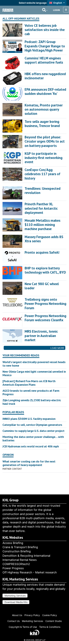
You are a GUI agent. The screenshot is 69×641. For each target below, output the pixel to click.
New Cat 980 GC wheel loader (42, 286)
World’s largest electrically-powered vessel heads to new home (34, 363)
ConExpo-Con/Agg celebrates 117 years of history (42, 173)
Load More (57, 348)
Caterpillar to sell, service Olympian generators (32, 425)
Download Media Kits (16, 602)
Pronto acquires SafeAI (42, 252)
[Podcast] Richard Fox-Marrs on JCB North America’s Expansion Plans (29, 383)
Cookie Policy (49, 615)
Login (56, 10)
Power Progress (13, 568)
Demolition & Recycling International (26, 555)
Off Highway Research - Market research (30, 572)
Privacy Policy (32, 615)
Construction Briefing (17, 551)
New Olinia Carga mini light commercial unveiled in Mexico (34, 373)
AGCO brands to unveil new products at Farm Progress (31, 392)
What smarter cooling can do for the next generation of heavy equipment (29, 463)
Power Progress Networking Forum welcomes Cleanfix (45, 318)
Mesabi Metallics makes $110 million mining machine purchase (42, 224)
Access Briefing (13, 543)
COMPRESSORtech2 (16, 564)
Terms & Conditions (49, 626)
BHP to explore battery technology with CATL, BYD (45, 270)
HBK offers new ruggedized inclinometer (45, 76)
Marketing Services (15, 595)
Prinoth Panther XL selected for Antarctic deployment (41, 208)
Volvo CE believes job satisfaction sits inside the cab (45, 29)
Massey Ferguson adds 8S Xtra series (44, 239)
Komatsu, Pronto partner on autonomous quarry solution (44, 109)
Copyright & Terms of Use (23, 626)
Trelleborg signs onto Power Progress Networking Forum (45, 303)
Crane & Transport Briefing (20, 547)
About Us (17, 615)
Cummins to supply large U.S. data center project (33, 431)
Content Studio (53, 621)
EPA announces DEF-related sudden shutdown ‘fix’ (45, 91)
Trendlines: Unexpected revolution (42, 190)
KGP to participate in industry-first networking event (43, 157)
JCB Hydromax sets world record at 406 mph (31, 446)
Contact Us (13, 621)
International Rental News (20, 560)
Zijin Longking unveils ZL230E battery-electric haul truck (32, 402)
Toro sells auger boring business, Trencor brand (42, 123)
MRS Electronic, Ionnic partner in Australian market (41, 335)
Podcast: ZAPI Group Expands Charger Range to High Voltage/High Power (45, 45)
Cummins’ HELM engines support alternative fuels (44, 60)
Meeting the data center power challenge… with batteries (33, 438)
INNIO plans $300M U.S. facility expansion (29, 419)
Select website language (33, 2)
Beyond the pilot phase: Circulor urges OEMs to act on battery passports (45, 141)
